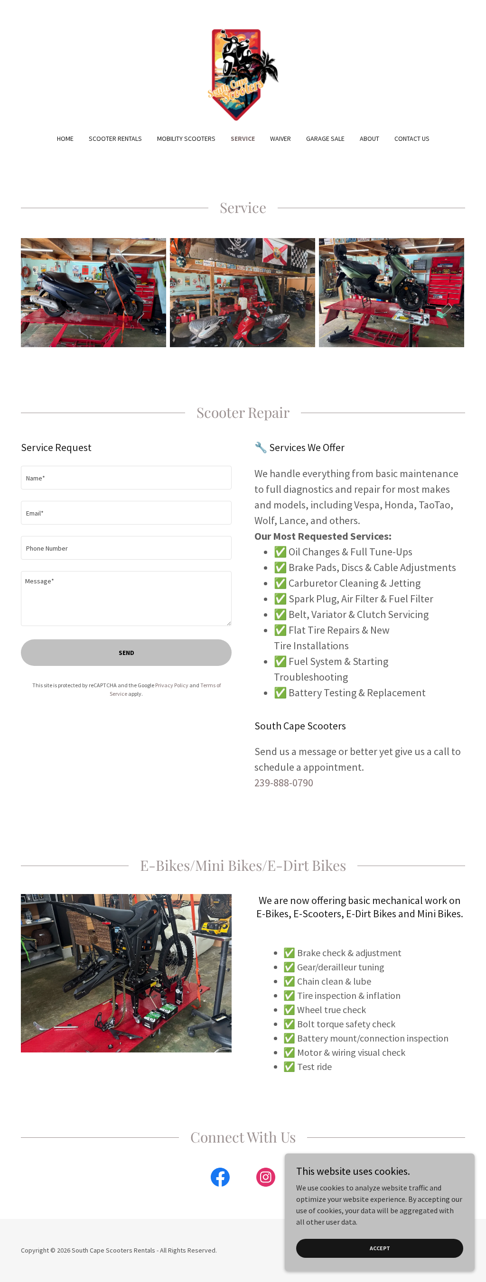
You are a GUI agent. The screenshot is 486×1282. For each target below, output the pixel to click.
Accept (380, 1248)
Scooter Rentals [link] (115, 138)
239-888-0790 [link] (283, 782)
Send (126, 652)
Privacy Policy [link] (171, 685)
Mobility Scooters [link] (186, 138)
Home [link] (65, 138)
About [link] (369, 138)
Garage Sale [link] (325, 138)
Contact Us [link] (412, 138)
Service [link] (243, 138)
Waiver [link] (280, 138)
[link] (243, 73)
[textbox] (126, 477)
